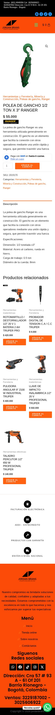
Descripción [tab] (10, 204)
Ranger (46, 99)
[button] (36, 25)
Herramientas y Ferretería (18, 96)
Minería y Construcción (14, 183)
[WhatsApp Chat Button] (47, 707)
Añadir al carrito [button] (12, 342)
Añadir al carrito (27, 166)
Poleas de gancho (30, 99)
